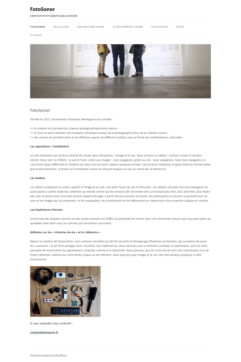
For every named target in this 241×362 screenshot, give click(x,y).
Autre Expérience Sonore (128, 26)
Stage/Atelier (159, 26)
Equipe (180, 26)
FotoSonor (42, 9)
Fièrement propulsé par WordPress (48, 355)
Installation (61, 26)
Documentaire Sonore (90, 26)
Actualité (36, 35)
